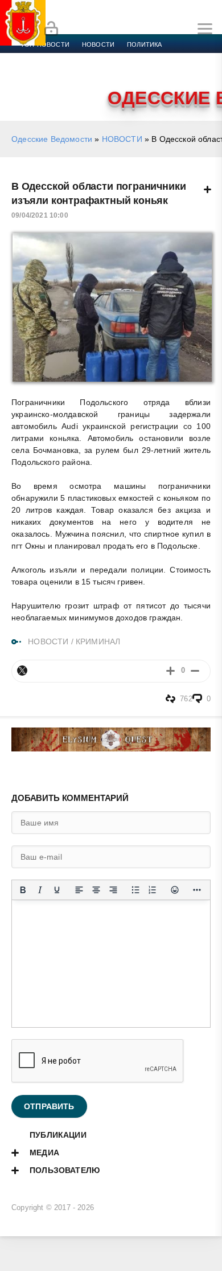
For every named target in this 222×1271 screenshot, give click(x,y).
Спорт (126, 58)
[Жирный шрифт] (22, 889)
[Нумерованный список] (152, 889)
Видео (184, 71)
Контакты (69, 85)
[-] (195, 670)
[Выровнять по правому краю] (113, 889)
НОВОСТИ (122, 139)
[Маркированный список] (135, 889)
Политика (144, 44)
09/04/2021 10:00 (39, 215)
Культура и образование (64, 71)
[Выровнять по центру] (96, 889)
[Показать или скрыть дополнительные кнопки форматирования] (196, 889)
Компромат (140, 71)
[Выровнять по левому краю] (79, 889)
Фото (30, 85)
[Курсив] (39, 889)
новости (98, 44)
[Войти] (51, 29)
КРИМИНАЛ (98, 641)
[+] (170, 670)
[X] (22, 670)
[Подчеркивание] (56, 889)
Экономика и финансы (61, 58)
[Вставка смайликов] (174, 889)
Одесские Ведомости (51, 139)
